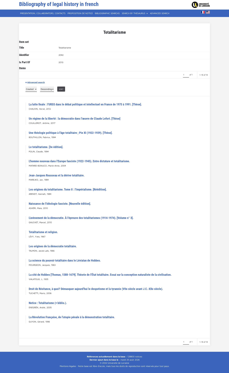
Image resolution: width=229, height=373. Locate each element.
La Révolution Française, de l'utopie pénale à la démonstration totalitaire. (72, 317)
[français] (203, 12)
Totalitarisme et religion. (43, 232)
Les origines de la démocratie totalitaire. (53, 246)
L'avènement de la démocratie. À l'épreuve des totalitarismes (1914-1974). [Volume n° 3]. (81, 218)
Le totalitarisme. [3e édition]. (46, 147)
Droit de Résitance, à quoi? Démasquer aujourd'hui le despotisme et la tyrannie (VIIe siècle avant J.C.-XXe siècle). (96, 289)
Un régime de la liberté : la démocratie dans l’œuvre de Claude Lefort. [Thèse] (74, 118)
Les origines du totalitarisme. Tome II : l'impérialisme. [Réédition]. (68, 189)
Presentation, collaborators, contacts (42, 13)
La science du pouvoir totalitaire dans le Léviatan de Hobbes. (65, 260)
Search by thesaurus (133, 13)
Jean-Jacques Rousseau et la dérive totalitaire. (56, 175)
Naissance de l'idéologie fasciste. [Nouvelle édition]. (60, 203)
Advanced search (159, 13)
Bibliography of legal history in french (59, 4)
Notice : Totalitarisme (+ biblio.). (48, 303)
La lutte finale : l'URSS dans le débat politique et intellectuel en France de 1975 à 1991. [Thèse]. (85, 104)
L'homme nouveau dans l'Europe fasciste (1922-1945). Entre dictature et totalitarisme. (79, 161)
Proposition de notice (80, 13)
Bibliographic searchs (107, 13)
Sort (61, 89)
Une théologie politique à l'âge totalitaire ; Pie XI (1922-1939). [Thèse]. (71, 132)
